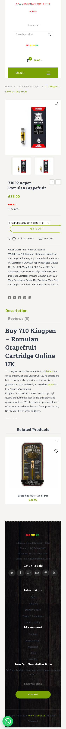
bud (14, 418)
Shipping (33, 603)
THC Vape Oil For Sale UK (45, 284)
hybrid (49, 371)
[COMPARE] (33, 497)
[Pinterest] (19, 297)
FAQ (33, 597)
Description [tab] (16, 310)
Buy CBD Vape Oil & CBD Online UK (31, 267)
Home (8, 86)
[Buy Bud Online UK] (33, 45)
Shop (33, 653)
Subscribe (33, 694)
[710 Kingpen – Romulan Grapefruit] (33, 127)
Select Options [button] (24, 497)
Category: (15, 249)
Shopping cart (33, 640)
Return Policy (33, 622)
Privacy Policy (33, 609)
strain (51, 384)
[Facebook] (9, 297)
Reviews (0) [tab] (18, 318)
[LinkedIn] (30, 297)
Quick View (42, 497)
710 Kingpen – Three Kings (58, 182)
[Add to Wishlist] (56, 441)
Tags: (11, 254)
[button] (7, 721)
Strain (8, 418)
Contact (33, 634)
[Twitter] (14, 297)
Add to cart (36, 228)
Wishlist (33, 659)
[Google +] (24, 297)
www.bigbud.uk (36, 715)
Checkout (33, 646)
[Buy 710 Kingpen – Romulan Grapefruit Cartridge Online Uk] (44, 166)
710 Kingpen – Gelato (52, 182)
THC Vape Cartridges (28, 86)
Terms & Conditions (33, 616)
